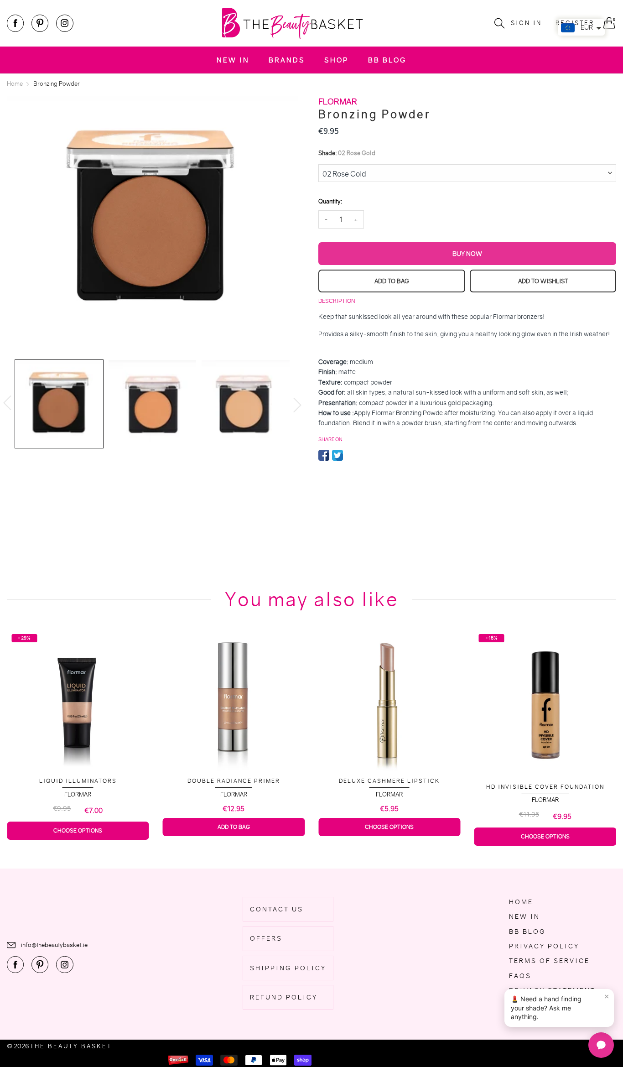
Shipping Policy (288, 968)
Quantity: (330, 201)
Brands (287, 60)
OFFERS (266, 938)
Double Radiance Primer (233, 780)
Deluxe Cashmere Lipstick (389, 780)
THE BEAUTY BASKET (71, 1046)
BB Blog (387, 60)
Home (521, 902)
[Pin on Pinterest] (351, 455)
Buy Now (467, 254)
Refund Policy (283, 997)
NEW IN (233, 60)
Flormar (77, 794)
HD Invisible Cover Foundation (545, 786)
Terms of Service (549, 961)
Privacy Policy (544, 946)
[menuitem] (233, 60)
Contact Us (276, 909)
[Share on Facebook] (323, 455)
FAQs (520, 976)
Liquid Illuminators (78, 780)
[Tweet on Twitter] (337, 455)
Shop (336, 60)
